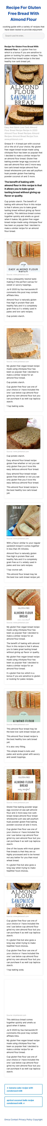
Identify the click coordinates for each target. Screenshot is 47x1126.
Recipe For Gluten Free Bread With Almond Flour (23, 13)
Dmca (7, 1119)
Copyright (37, 1119)
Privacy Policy (25, 1119)
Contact (14, 1119)
